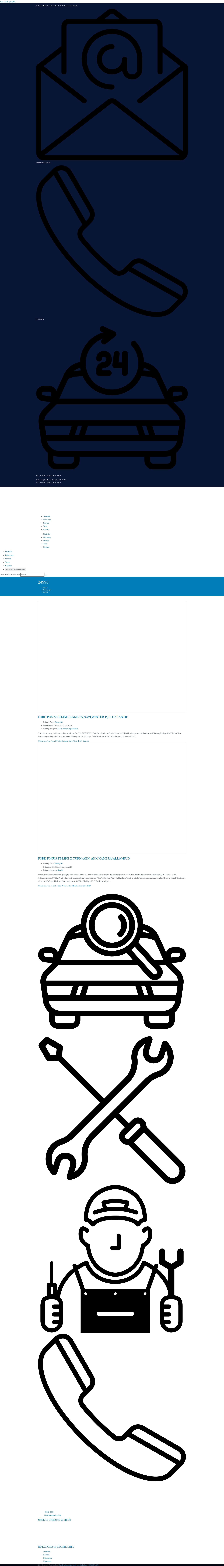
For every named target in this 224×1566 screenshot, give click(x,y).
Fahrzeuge (47, 520)
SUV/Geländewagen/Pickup (68, 729)
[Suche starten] (46, 575)
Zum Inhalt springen (7, 2)
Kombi (60, 870)
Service (46, 523)
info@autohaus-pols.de (43, 162)
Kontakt (46, 529)
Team (45, 526)
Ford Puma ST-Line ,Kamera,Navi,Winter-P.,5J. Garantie (83, 717)
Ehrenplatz (59, 722)
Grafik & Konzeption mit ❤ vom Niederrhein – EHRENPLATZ (78, 1565)
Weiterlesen (63, 741)
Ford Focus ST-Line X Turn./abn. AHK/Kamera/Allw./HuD (84, 858)
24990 (45, 592)
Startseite (46, 516)
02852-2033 (40, 319)
